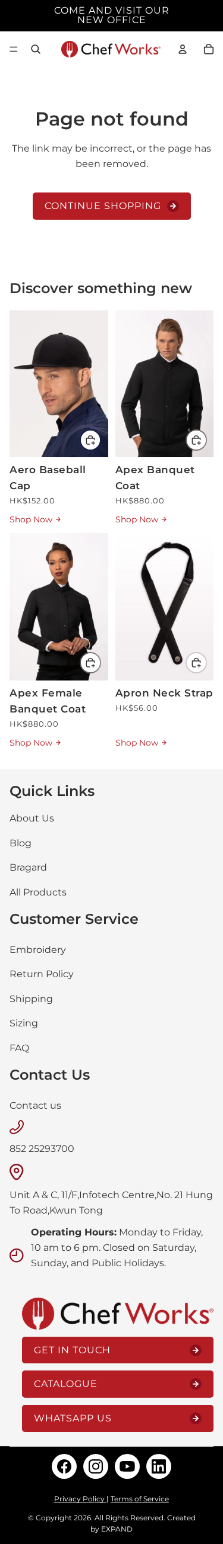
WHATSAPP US (73, 1418)
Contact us (35, 1104)
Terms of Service (140, 1498)
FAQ (19, 1048)
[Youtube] (127, 1466)
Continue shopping (103, 205)
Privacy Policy (80, 1498)
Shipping (31, 998)
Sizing (24, 1023)
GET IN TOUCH (72, 1349)
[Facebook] (64, 1466)
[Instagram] (96, 1466)
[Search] (35, 49)
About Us (32, 818)
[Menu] (13, 49)
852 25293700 (42, 1148)
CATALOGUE (66, 1383)
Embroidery (38, 949)
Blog (21, 842)
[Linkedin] (159, 1466)
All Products (38, 892)
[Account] (182, 49)
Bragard (28, 867)
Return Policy (42, 974)
